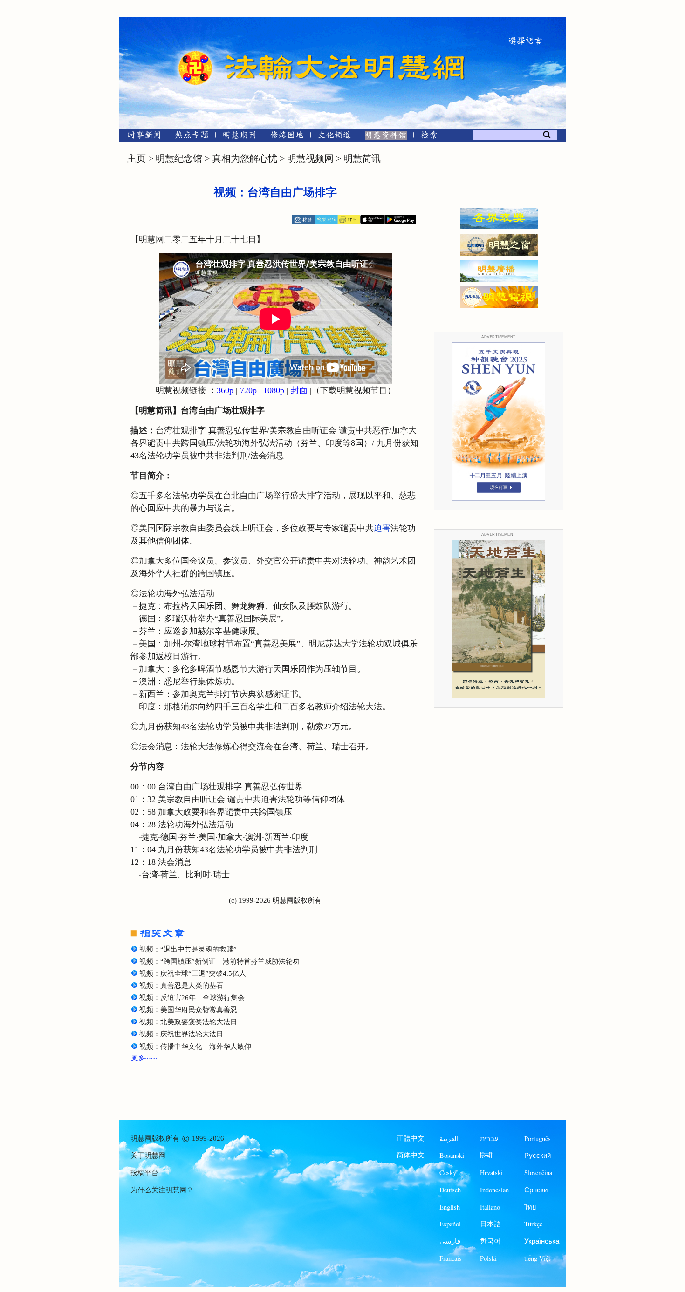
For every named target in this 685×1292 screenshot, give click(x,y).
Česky (447, 1172)
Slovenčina (538, 1172)
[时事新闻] (141, 137)
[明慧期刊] (239, 137)
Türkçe (533, 1223)
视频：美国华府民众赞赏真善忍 (188, 1009)
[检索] (428, 137)
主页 (136, 158)
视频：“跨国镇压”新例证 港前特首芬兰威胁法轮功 (219, 961)
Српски (536, 1189)
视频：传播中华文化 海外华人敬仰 (195, 1046)
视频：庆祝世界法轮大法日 (181, 1034)
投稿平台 (144, 1172)
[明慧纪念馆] (386, 137)
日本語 (490, 1223)
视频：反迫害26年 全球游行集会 (192, 997)
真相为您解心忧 (244, 158)
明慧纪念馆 (179, 158)
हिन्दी (486, 1155)
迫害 (382, 528)
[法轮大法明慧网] (195, 51)
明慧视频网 (310, 158)
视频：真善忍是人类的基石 (181, 985)
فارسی (449, 1241)
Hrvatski (491, 1172)
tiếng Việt (537, 1258)
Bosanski (451, 1155)
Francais (450, 1258)
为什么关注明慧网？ (161, 1190)
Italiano (490, 1207)
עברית (489, 1138)
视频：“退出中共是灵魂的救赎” (188, 949)
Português (537, 1138)
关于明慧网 (147, 1155)
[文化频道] (334, 137)
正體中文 (411, 1138)
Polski (488, 1258)
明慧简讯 (362, 158)
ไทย (530, 1207)
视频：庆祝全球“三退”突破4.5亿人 (192, 973)
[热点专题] (192, 137)
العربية (449, 1138)
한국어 (490, 1241)
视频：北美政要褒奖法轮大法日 (188, 1022)
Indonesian (494, 1189)
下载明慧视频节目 (353, 390)
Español (450, 1223)
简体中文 (411, 1155)
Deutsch (450, 1189)
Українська (541, 1241)
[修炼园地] (287, 137)
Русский (537, 1155)
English (449, 1207)
